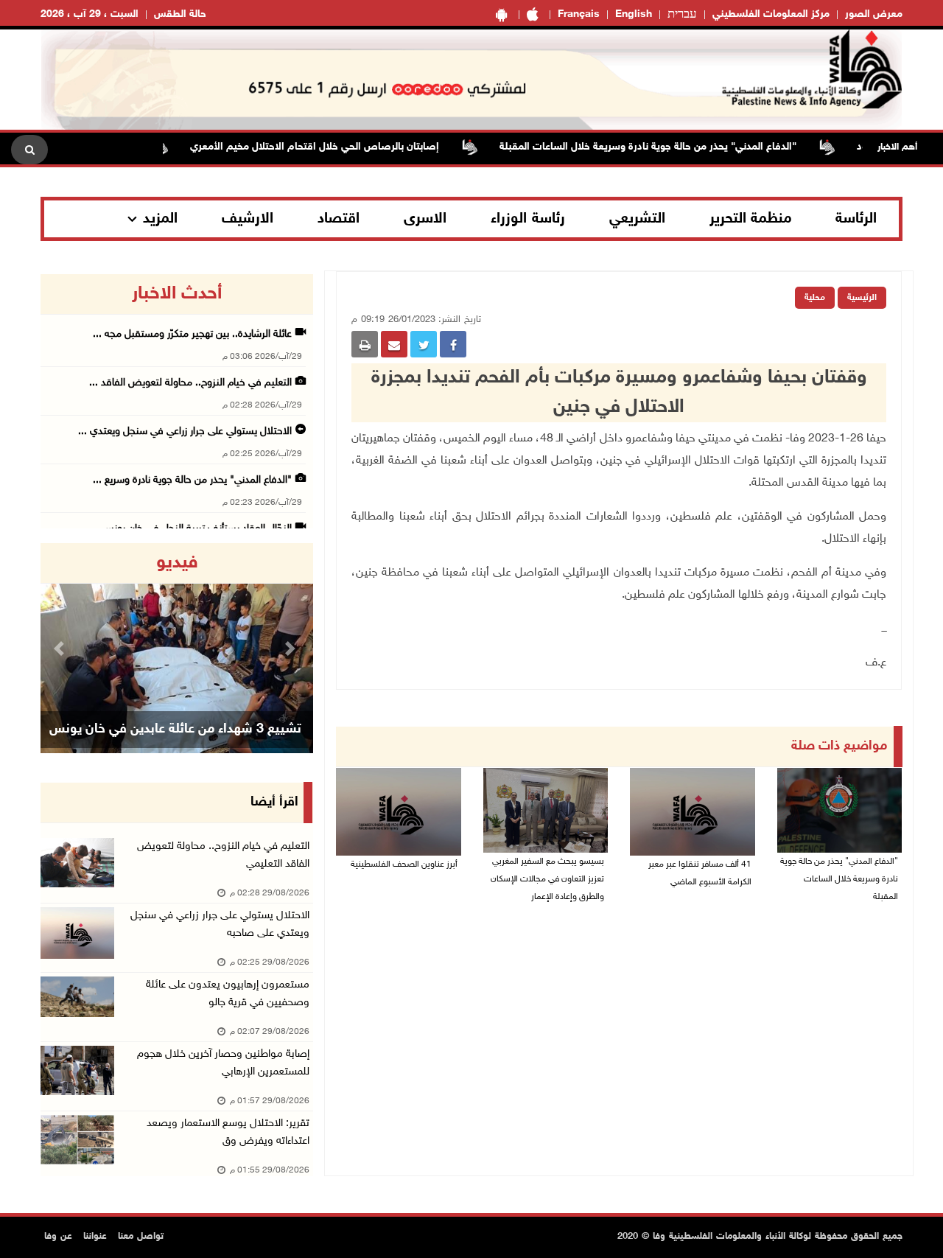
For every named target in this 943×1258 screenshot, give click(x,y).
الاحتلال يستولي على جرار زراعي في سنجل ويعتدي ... (185, 431)
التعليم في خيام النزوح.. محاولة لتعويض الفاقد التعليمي (223, 855)
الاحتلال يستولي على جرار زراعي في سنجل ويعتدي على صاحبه (219, 924)
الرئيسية (862, 298)
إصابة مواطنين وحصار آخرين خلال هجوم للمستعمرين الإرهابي (223, 1063)
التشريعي (637, 219)
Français (579, 14)
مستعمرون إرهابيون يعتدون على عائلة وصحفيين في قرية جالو (227, 994)
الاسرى (425, 219)
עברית (682, 14)
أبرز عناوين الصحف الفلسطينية (404, 864)
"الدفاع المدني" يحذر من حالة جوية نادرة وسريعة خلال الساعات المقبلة (667, 147)
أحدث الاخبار (177, 294)
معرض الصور (873, 14)
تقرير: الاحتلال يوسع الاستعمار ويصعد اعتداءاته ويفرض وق (228, 1132)
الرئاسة (856, 219)
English (633, 14)
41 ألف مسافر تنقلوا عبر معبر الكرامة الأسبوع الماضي (699, 873)
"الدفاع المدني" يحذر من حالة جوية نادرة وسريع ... (192, 480)
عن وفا (58, 1237)
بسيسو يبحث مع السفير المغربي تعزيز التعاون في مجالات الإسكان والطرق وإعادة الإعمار (547, 879)
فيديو (177, 563)
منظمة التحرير (750, 219)
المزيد (160, 219)
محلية (814, 298)
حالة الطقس (180, 14)
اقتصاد (339, 219)
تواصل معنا (141, 1237)
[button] (61, 648)
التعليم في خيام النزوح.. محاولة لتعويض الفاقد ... (190, 383)
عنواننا (95, 1237)
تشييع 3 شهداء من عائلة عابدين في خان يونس (175, 729)
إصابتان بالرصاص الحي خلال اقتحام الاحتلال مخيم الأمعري (333, 147)
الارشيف (247, 219)
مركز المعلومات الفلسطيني (771, 14)
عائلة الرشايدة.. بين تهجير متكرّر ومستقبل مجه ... (192, 334)
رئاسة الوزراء (528, 219)
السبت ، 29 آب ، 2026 (90, 14)
